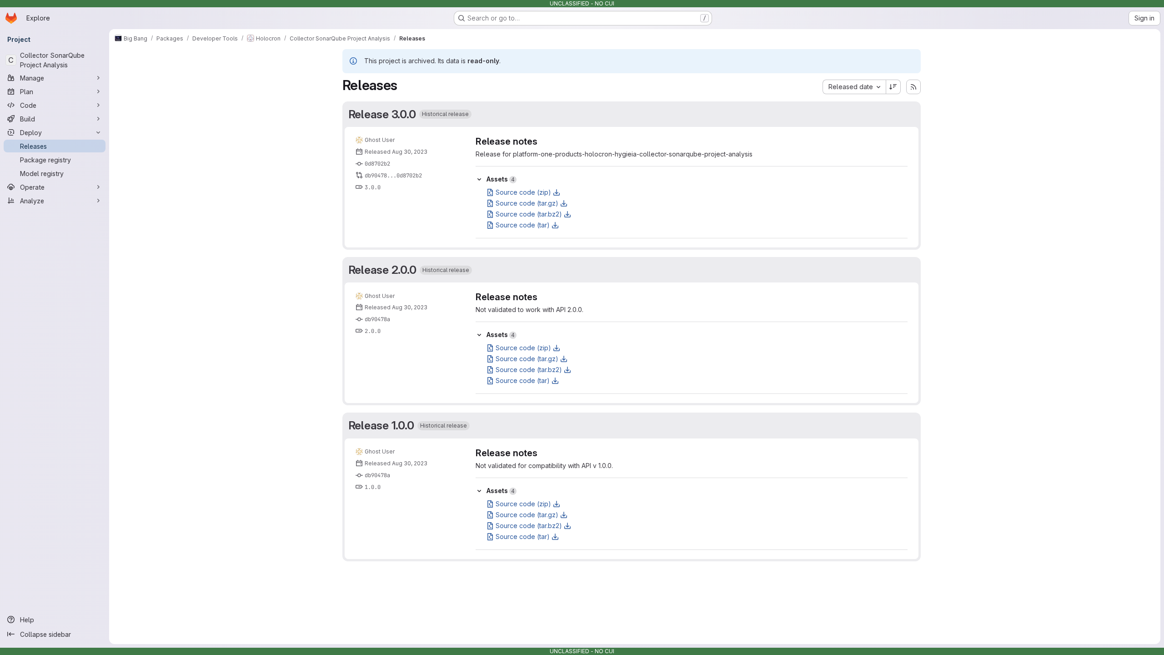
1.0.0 (373, 487)
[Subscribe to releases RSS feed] (913, 87)
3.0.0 (373, 187)
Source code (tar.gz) (527, 203)
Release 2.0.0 (382, 270)
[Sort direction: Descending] (893, 87)
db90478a (377, 319)
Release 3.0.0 (382, 114)
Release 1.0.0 (381, 425)
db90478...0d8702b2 (393, 175)
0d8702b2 (377, 163)
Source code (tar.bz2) (529, 214)
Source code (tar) (523, 225)
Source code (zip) (523, 192)
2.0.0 (373, 331)
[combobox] (854, 87)
